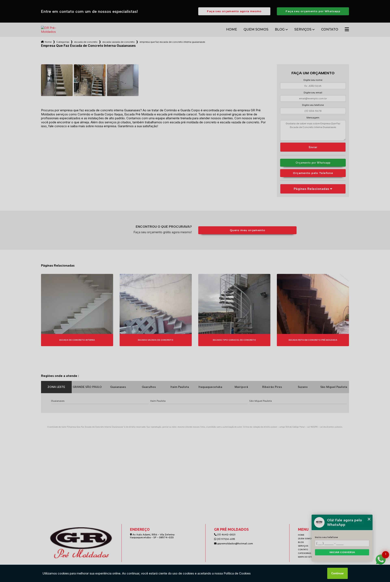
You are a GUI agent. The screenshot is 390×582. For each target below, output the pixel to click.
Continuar (337, 573)
